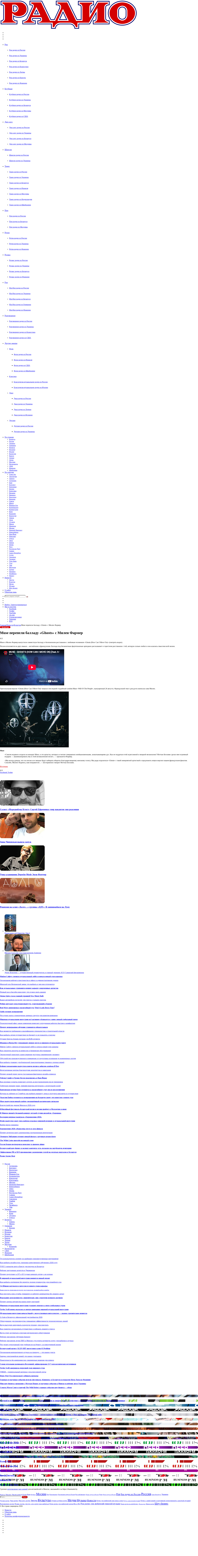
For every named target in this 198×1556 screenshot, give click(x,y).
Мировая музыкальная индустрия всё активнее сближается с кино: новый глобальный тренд (39, 1019)
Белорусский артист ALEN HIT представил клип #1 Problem (25, 1348)
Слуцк (11, 555)
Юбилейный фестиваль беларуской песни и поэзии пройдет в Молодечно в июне (33, 1109)
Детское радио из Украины (24, 432)
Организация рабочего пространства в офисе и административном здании (29, 980)
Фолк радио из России (22, 354)
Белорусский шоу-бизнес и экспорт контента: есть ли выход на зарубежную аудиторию (36, 1148)
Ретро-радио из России (18, 238)
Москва (11, 528)
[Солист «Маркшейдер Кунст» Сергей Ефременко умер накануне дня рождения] (22, 805)
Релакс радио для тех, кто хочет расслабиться (32, 1504)
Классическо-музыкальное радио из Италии (31, 387)
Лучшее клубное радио (59, 1501)
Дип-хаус (9, 122)
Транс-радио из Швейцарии (20, 205)
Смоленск (12, 557)
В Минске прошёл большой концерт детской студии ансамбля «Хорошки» (30, 1113)
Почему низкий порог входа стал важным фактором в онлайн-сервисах (28, 1074)
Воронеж (12, 499)
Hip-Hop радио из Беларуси (20, 299)
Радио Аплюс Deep (9, 1470)
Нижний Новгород (15, 530)
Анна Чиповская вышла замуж (15, 842)
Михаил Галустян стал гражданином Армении (23, 953)
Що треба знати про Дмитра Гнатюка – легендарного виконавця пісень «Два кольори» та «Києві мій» (51, 1414)
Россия (11, 441)
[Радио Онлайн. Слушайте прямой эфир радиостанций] (69, 29)
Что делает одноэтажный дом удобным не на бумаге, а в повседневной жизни (30, 1345)
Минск (11, 524)
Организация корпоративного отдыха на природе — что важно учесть (27, 1352)
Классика (12, 376)
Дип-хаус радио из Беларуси (20, 139)
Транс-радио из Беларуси (19, 183)
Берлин (11, 489)
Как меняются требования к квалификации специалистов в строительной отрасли (32, 1031)
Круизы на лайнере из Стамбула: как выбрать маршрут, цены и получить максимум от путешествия (39, 1094)
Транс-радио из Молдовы (19, 194)
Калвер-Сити (13, 509)
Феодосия (12, 567)
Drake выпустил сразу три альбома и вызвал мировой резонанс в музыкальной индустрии (37, 1121)
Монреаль (12, 526)
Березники (12, 487)
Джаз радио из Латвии (22, 409)
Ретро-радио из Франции (19, 249)
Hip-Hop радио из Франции (20, 310)
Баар (10, 483)
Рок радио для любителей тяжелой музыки (100, 1503)
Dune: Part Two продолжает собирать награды (19, 1376)
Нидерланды (13, 464)
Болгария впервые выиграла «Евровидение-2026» (21, 1117)
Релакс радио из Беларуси (19, 271)
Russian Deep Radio (9, 1447)
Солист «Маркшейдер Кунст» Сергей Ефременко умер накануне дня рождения (39, 809)
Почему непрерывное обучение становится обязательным (24, 1027)
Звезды (11, 580)
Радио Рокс (5, 1461)
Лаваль (11, 518)
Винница (12, 495)
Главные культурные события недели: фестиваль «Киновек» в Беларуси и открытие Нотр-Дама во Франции (45, 1380)
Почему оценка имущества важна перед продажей (19, 1302)
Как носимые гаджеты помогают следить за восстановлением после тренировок (31, 1082)
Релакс (8, 255)
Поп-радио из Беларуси (18, 222)
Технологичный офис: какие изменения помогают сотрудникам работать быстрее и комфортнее (37, 1023)
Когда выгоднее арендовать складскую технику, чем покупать (24, 1325)
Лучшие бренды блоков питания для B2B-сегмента (20, 1039)
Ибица (11, 503)
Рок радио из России (17, 50)
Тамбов (12, 1201)
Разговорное (10, 315)
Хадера (11, 569)
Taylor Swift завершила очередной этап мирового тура (22, 1368)
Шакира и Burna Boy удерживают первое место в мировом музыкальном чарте (33, 1043)
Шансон (8, 149)
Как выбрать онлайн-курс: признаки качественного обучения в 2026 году (29, 1263)
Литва (11, 460)
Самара (11, 551)
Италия (11, 452)
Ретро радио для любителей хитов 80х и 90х (65, 1504)
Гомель (11, 501)
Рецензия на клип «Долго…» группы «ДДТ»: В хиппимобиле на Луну (35, 907)
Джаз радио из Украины (23, 404)
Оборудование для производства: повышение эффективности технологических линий (34, 1321)
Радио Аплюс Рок (9, 1466)
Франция (12, 468)
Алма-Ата (12, 474)
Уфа (10, 565)
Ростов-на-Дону (14, 549)
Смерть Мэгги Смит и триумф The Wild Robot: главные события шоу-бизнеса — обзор (36, 1387)
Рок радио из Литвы (17, 72)
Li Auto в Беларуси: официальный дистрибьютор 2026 (21, 1317)
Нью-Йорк (12, 534)
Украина (12, 443)
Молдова (12, 462)
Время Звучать (7, 1475)
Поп (6, 210)
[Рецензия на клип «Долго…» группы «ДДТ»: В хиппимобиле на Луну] (22, 903)
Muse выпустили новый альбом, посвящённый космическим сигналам (29, 1101)
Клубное (33, 1494)
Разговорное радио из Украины (21, 327)
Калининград (13, 507)
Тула (10, 563)
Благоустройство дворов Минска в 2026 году (17, 1105)
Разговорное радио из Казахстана (22, 332)
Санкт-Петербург (15, 553)
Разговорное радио (7, 1504)
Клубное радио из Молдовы (20, 111)
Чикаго (11, 576)
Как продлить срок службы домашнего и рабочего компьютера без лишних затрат (32, 1294)
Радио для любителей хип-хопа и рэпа (110, 1501)
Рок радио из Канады (17, 78)
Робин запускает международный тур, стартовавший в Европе (26, 1004)
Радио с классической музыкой (132, 1500)
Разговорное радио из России (20, 321)
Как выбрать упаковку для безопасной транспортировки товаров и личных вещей (32, 1062)
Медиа (11, 584)
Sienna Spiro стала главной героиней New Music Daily (22, 996)
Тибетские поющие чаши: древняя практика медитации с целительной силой (30, 1086)
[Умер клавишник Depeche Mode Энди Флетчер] (22, 870)
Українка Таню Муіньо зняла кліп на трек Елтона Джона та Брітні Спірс (36, 1456)
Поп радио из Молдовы (18, 227)
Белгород (12, 485)
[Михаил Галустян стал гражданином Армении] (17, 951)
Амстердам (13, 476)
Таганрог (12, 559)
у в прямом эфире (22, 1144)
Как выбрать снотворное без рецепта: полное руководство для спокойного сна (30, 1282)
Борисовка (12, 491)
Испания (12, 450)
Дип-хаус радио (24, 1501)
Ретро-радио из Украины (19, 244)
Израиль (12, 447)
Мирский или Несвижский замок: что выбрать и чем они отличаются (27, 984)
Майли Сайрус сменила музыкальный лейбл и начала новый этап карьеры (31, 976)
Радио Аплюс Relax (9, 1442)
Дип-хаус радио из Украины (20, 133)
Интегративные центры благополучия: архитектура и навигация (25, 1070)
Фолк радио (142, 1504)
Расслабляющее (80, 1494)
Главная (3, 625)
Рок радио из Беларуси (18, 61)
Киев (11, 512)
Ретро (7, 232)
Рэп (6, 282)
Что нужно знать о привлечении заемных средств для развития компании (29, 1015)
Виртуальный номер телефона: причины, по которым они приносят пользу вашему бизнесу (46, 1396)
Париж (11, 543)
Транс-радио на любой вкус (129, 1504)
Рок (6, 44)
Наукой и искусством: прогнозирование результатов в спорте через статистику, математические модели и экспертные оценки (62, 1400)
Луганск (12, 522)
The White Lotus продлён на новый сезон (16, 1140)
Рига (10, 547)
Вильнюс (12, 493)
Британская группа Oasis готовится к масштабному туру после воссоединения (32, 1090)
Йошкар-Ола (13, 505)
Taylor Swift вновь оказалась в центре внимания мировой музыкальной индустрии (34, 1309)
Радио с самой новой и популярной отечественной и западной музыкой (166, 1501)
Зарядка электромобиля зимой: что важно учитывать (20, 1356)
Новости (8, 578)
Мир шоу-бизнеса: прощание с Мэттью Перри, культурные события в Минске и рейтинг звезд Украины (43, 1384)
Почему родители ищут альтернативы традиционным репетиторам (26, 1133)
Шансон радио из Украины (19, 161)
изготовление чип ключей (17, 1489)
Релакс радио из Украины (19, 266)
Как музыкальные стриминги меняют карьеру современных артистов (29, 988)
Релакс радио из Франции (19, 277)
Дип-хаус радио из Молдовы (20, 144)
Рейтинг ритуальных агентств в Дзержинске (17, 1270)
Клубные (8, 89)
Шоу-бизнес (13, 588)
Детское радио (4, 1501)
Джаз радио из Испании (23, 415)
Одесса (11, 538)
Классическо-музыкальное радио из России (31, 382)
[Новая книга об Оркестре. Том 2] (17, 931)
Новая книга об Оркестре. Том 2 (17, 933)
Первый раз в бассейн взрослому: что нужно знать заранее (23, 992)
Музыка (12, 586)
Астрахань (12, 481)
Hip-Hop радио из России (19, 288)
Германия (12, 445)
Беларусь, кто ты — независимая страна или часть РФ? (28, 1419)
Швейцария (13, 470)
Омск (11, 540)
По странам (9, 437)
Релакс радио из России (18, 260)
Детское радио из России (23, 426)
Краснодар (12, 516)
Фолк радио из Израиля (23, 360)
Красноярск (13, 1180)
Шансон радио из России (19, 155)
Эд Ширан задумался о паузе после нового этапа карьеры (24, 1286)
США (11, 466)
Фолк (11, 349)
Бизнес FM (5, 1480)
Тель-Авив (12, 561)
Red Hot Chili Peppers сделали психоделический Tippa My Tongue (32, 1428)
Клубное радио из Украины (20, 100)
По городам (9, 472)
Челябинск (12, 574)
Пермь (11, 545)
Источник (4, 766)
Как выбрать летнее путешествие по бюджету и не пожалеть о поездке (27, 1035)
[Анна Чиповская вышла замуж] (22, 838)
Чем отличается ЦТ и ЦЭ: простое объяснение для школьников (31, 1424)
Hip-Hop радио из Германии (20, 305)
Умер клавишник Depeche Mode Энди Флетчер (23, 874)
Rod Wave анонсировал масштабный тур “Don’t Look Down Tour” (27, 1008)
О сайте (8, 590)
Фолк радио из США (22, 365)
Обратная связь (10, 592)
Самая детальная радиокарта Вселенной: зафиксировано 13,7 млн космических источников (38, 1364)
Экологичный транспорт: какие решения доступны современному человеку (29, 1055)
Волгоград (12, 497)
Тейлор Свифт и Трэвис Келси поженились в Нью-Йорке (23, 1078)
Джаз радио (14, 1501)
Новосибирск (13, 532)
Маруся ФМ (6, 1410)
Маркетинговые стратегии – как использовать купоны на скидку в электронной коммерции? (47, 1433)
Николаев (12, 536)
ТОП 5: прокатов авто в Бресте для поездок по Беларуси (22, 1266)
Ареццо (11, 478)
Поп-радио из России (17, 216)
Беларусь (12, 439)
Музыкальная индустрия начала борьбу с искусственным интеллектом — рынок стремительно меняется (43, 1313)
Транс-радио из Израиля (18, 188)
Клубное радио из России (19, 94)
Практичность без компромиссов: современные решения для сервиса (27, 1360)
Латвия (11, 458)
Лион (11, 520)
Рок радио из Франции (18, 83)
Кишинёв (12, 514)
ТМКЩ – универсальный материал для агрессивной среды (23, 1372)
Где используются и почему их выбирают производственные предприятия (29, 1259)
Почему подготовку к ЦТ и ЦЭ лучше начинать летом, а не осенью (26, 1274)
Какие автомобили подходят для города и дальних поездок (23, 1000)
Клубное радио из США (18, 116)
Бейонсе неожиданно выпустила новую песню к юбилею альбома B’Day (29, 1066)
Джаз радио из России (22, 398)
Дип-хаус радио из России (19, 127)
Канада (11, 456)
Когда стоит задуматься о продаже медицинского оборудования (25, 1333)
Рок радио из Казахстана (18, 67)
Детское (12, 420)
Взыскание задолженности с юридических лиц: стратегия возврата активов (31, 1298)
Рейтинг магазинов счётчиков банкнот (15, 1337)
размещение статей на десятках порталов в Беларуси (38, 1152)
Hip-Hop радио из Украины (19, 294)
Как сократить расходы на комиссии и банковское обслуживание (25, 1051)
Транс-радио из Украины (19, 177)
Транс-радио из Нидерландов (20, 199)
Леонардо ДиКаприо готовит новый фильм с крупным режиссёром (28, 1136)
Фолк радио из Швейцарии (24, 371)
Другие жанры (11, 343)
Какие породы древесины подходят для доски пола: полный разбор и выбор (24, 1290)
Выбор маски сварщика (9, 1125)
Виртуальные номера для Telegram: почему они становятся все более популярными (41, 1405)
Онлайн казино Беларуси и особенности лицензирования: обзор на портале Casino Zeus (44, 1438)
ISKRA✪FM (6, 1452)
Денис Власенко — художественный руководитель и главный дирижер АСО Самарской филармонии (44, 973)
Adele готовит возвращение (11, 1012)
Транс (7, 166)
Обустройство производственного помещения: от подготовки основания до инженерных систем (38, 1058)
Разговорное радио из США (20, 338)
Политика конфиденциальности (17, 1516)
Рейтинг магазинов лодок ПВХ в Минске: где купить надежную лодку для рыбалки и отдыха (36, 1341)
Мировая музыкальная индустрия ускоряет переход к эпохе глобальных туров (32, 1306)
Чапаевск (12, 571)
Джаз (11, 393)
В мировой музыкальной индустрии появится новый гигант (25, 1278)
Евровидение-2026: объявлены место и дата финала (21, 1129)
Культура (12, 582)
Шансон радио (150, 1504)
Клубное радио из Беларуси (20, 105)
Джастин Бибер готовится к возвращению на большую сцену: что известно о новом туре (36, 1097)
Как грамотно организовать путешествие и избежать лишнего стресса (27, 1329)
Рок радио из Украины (18, 56)
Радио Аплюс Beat (7, 1156)
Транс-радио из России (18, 172)
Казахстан (12, 454)
